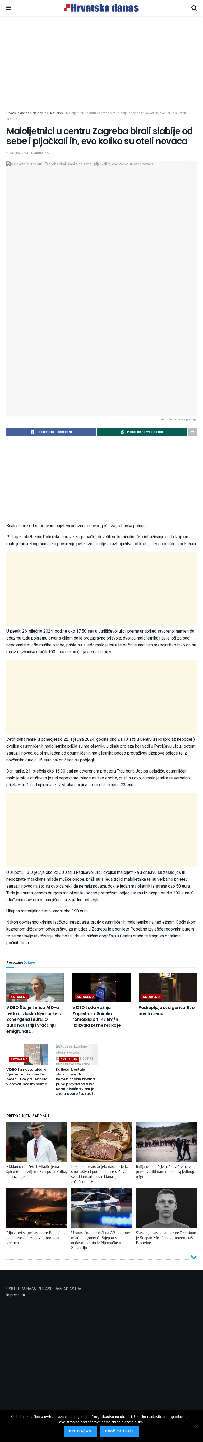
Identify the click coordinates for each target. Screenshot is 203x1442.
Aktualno (41, 153)
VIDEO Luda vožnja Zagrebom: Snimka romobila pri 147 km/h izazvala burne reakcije (96, 1016)
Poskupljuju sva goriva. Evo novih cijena (167, 1010)
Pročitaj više (119, 1431)
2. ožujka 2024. (17, 153)
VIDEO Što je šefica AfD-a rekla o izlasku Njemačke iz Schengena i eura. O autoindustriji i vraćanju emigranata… (34, 1019)
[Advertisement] (101, 71)
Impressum (15, 1295)
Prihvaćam (80, 1431)
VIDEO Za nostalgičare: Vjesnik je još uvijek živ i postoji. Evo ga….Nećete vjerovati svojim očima (26, 1077)
